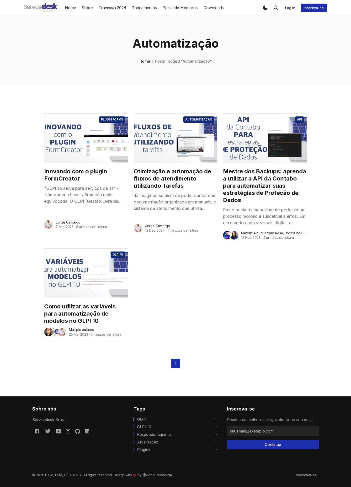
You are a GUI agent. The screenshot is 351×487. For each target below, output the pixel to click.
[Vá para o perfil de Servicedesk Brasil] (55, 332)
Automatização (198, 119)
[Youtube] (58, 431)
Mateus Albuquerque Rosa (262, 233)
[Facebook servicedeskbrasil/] (37, 431)
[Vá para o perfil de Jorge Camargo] (48, 224)
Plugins (143, 449)
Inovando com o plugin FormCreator (75, 175)
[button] (265, 7)
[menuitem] (306, 475)
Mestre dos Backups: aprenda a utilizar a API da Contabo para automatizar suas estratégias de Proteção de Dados (264, 185)
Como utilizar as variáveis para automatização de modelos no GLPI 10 (80, 313)
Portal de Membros (180, 7)
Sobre (87, 7)
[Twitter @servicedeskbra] (48, 431)
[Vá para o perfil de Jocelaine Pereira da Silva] (234, 235)
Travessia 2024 (112, 7)
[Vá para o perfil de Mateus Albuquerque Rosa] (227, 235)
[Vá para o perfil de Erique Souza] (48, 332)
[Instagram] (68, 431)
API (299, 119)
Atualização (147, 442)
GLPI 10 (118, 254)
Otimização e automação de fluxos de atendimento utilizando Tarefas (172, 178)
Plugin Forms (112, 119)
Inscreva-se (314, 8)
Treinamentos (144, 7)
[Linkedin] (87, 431)
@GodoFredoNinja (157, 475)
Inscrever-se (306, 475)
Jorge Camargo (68, 222)
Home (70, 7)
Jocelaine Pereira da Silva (305, 233)
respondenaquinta (154, 434)
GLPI (141, 419)
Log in (290, 8)
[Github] (77, 431)
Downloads (213, 7)
